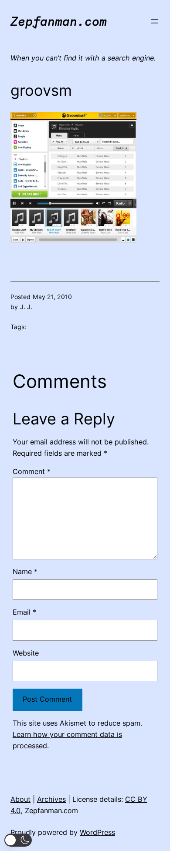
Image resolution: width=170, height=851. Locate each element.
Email (24, 612)
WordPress (97, 832)
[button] (18, 840)
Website (26, 653)
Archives (51, 799)
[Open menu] (154, 21)
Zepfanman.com (58, 21)
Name (25, 571)
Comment (32, 471)
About (20, 799)
